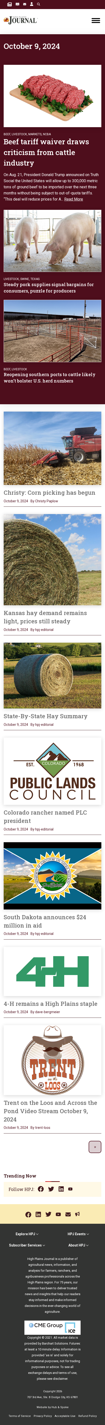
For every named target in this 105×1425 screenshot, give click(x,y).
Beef (7, 134)
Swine (24, 279)
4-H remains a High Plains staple (50, 1004)
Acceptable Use (65, 1416)
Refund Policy (87, 1416)
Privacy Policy (43, 1416)
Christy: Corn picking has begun (49, 492)
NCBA (47, 134)
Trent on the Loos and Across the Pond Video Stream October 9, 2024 (50, 1111)
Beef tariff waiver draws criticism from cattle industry (46, 152)
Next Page (95, 1147)
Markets (35, 134)
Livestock (19, 134)
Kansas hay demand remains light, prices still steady (45, 617)
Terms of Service (20, 1416)
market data (66, 1337)
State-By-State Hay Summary (46, 716)
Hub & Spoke (60, 1407)
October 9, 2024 (16, 501)
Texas (35, 279)
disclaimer (60, 1378)
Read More (73, 199)
